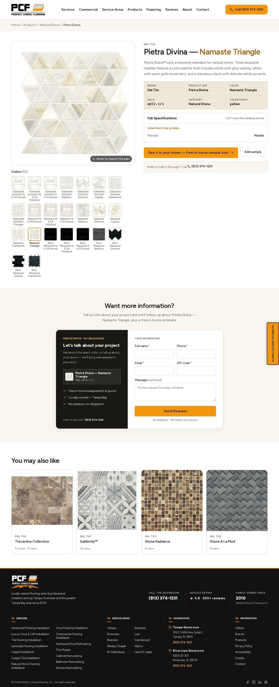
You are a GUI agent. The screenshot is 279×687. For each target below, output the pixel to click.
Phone (182, 346)
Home (15, 25)
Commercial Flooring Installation (69, 636)
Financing (153, 10)
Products (135, 10)
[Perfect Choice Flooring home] (28, 9)
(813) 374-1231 (202, 166)
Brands (239, 634)
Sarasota (139, 628)
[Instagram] (253, 682)
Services (68, 10)
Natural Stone (50, 25)
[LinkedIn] (260, 682)
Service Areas (112, 10)
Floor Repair (63, 649)
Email (139, 363)
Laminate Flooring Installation (29, 646)
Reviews (171, 10)
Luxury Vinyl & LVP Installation (30, 634)
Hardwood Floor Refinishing (73, 644)
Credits (239, 658)
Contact (202, 10)
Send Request (175, 411)
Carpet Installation (22, 652)
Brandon (112, 640)
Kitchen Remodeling (69, 668)
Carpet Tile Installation (25, 658)
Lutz (137, 634)
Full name (142, 346)
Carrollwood (142, 640)
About (187, 10)
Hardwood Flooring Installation (30, 628)
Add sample (253, 152)
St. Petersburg (115, 652)
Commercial (88, 10)
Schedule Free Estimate (272, 343)
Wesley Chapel (116, 646)
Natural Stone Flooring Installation (25, 666)
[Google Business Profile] (266, 682)
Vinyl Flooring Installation (72, 628)
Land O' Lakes (143, 652)
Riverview (113, 634)
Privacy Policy (243, 646)
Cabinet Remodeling (69, 656)
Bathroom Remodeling (70, 661)
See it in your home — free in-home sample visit (188, 152)
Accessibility (243, 652)
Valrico (138, 646)
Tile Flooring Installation (26, 640)
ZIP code (184, 363)
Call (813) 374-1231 (249, 9)
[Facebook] (247, 682)
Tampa (111, 628)
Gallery (239, 628)
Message (148, 380)
